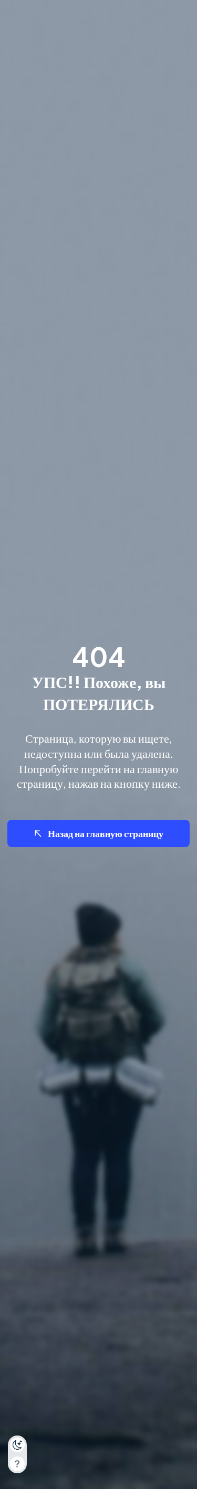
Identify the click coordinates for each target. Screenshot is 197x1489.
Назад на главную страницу (105, 833)
